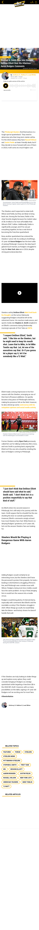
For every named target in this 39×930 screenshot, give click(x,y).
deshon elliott (16, 769)
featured (7, 752)
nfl (4, 769)
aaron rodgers (9, 773)
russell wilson (9, 778)
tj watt (6, 786)
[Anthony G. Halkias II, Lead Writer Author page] (5, 76)
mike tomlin (27, 782)
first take (25, 765)
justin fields (25, 773)
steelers (28, 752)
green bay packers (10, 782)
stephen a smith (9, 765)
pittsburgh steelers (11, 760)
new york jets (26, 778)
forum (17, 752)
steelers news (9, 756)
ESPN (30, 328)
